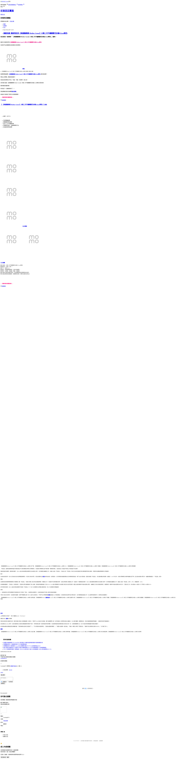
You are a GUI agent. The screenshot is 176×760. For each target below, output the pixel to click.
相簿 (4, 24)
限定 (44, 576)
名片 (4, 27)
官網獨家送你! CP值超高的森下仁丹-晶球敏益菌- (15, 644)
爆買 (2, 629)
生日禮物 (25, 226)
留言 (15, 666)
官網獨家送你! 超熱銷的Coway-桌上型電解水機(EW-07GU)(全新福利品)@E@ (21, 645)
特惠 (49, 594)
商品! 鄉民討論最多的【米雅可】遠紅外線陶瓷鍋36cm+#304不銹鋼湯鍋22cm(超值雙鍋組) (24, 647)
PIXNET (77, 740)
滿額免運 (47, 597)
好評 (2, 613)
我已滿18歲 (3, 757)
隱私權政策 (96, 740)
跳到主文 (3, 14)
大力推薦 (3, 262)
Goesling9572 (4, 658)
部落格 (5, 25)
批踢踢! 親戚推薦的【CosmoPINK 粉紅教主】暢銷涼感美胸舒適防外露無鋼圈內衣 (23, 642)
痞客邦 (12, 666)
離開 (8, 757)
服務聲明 (101, 740)
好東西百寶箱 (7, 10)
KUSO (10, 669)
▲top (2, 672)
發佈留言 (3, 683)
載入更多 (3, 675)
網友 (24, 68)
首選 (7, 618)
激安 (45, 104)
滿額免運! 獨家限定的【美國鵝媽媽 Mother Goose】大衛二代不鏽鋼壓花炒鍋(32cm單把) (35, 33)
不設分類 (12, 21)
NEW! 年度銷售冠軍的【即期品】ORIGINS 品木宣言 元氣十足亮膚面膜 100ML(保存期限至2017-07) (27, 649)
